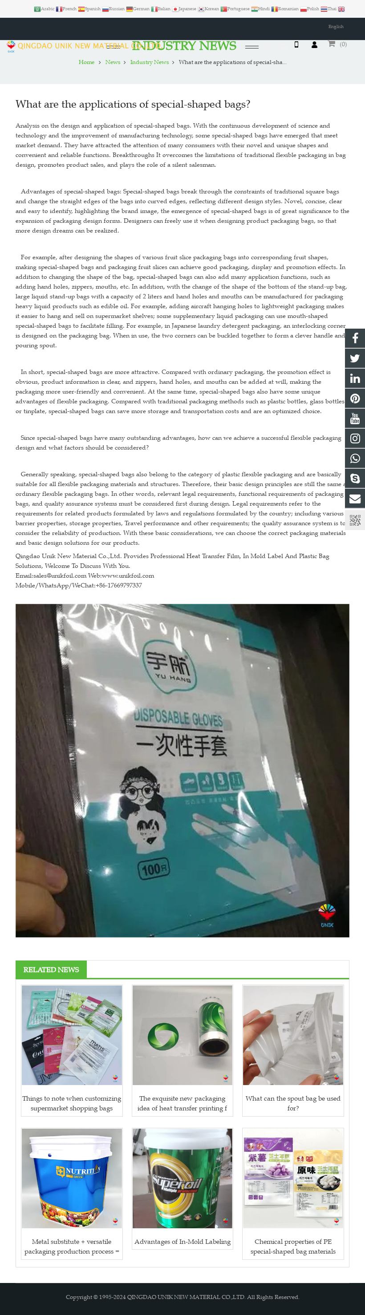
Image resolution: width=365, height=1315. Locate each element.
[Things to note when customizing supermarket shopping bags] (72, 1035)
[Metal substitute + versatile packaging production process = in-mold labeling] (72, 1179)
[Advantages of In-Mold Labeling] (183, 1179)
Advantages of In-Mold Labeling (182, 1241)
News (113, 62)
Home (86, 62)
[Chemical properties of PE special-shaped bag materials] (293, 1179)
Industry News (149, 62)
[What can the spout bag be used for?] (293, 1035)
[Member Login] (314, 44)
